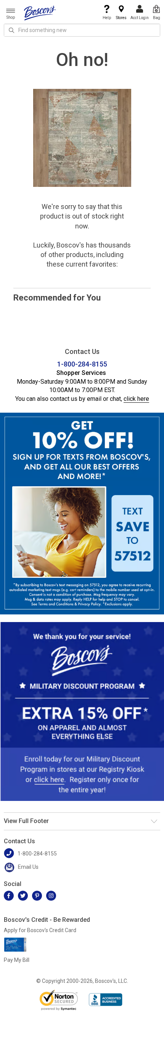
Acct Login (139, 18)
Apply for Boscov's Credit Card (40, 930)
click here (136, 398)
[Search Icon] (11, 30)
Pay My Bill (16, 960)
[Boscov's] (40, 13)
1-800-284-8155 (82, 364)
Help (107, 18)
